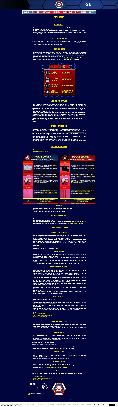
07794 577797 (41, 314)
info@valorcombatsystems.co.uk (76, 132)
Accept (112, 404)
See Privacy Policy (16, 405)
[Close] (116, 404)
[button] (26, 12)
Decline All (105, 404)
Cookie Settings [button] (97, 404)
